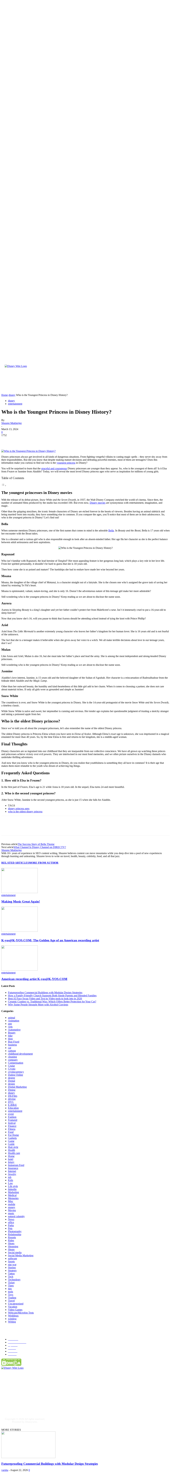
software (12, 1258)
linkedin (12, 1189)
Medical (12, 1195)
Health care (14, 1153)
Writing (12, 1321)
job (9, 1177)
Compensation (15, 1062)
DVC (11, 1101)
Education (13, 1108)
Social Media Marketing (20, 1255)
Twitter (31, 1405)
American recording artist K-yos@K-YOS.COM (34, 979)
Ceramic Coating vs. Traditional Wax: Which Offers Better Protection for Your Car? (52, 1001)
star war (12, 1264)
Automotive (14, 1029)
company (13, 1059)
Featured (12, 1120)
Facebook (14, 1400)
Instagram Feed (16, 1165)
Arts (10, 1026)
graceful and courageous (54, 468)
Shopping (13, 1246)
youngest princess (66, 462)
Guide (11, 1144)
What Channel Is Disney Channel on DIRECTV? (40, 847)
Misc (10, 1201)
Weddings (13, 1315)
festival (12, 1123)
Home (11, 1156)
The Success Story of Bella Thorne (36, 844)
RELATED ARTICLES (15, 862)
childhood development (20, 1053)
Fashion (12, 1117)
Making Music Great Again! (20, 901)
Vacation (12, 1306)
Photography (15, 1231)
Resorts (12, 1237)
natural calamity (16, 1216)
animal (11, 1017)
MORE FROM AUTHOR (43, 862)
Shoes (11, 1243)
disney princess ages (18, 808)
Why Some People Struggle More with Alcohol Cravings (38, 1004)
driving (12, 1098)
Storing (12, 1267)
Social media (15, 1252)
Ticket (11, 1282)
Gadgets (12, 1138)
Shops (11, 1249)
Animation (13, 1020)
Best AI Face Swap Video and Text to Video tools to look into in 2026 (45, 998)
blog (10, 1038)
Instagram (14, 1405)
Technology (14, 1279)
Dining (11, 1089)
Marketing (13, 1192)
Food (11, 1132)
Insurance (13, 1168)
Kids (10, 1180)
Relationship (14, 1234)
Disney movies (97, 502)
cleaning (12, 1056)
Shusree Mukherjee (11, 423)
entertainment (15, 403)
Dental (11, 1080)
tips (10, 1288)
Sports (11, 1261)
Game (11, 1141)
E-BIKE (12, 1104)
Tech (10, 1276)
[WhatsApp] (42, 440)
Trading (12, 1297)
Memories (13, 1198)
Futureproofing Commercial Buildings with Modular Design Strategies (45, 992)
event (11, 1114)
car (9, 1047)
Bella (111, 530)
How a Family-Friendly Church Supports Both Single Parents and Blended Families (52, 995)
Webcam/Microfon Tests (21, 1312)
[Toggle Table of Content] (3, 485)
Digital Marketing (17, 1086)
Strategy (12, 1270)
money (11, 1207)
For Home (13, 1135)
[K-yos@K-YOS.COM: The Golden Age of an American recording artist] (19, 930)
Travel (11, 1300)
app (10, 1023)
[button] (126, 389)
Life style (13, 1186)
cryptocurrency (16, 1071)
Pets (10, 1228)
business (12, 1044)
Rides (11, 1240)
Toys (10, 1294)
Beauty (12, 1032)
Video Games (15, 1309)
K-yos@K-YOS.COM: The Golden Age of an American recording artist (50, 940)
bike (10, 1035)
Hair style (13, 1147)
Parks (11, 1225)
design (11, 1083)
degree (11, 1077)
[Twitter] (18, 440)
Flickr (30, 1400)
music (11, 1213)
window (12, 1318)
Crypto (11, 1068)
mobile (11, 1204)
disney (11, 400)
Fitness (11, 1129)
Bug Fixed (13, 1041)
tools (10, 1291)
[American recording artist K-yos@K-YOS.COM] (19, 969)
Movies (12, 1210)
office (11, 1222)
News (11, 1219)
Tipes (11, 1285)
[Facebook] (6, 440)
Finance (12, 1126)
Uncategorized (15, 1303)
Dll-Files (12, 1095)
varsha (4, 1470)
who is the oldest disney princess (25, 811)
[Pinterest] (30, 440)
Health (11, 1150)
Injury (11, 1162)
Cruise (11, 1065)
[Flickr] (24, 1400)
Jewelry (12, 1174)
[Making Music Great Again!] (19, 892)
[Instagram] (7, 1406)
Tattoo (11, 1273)
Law (10, 1183)
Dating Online (15, 1074)
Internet (12, 1171)
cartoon (12, 1050)
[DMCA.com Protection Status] (11, 1364)
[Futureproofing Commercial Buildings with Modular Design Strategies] (28, 1457)
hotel (10, 1159)
